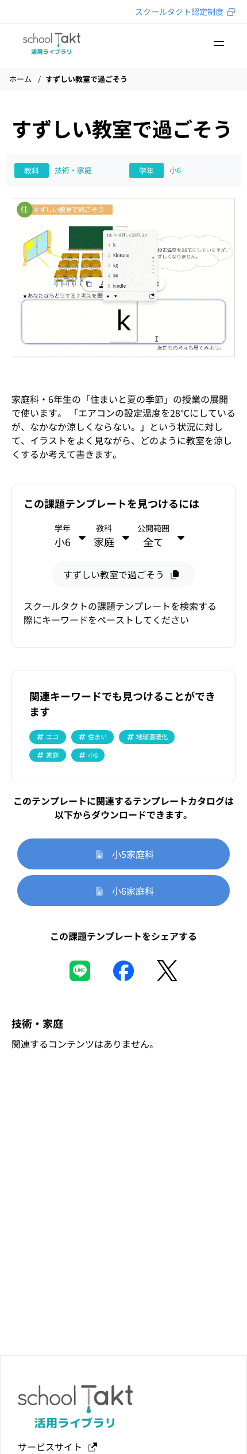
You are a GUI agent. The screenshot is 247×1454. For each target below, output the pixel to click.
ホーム (20, 78)
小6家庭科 (129, 891)
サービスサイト (52, 1446)
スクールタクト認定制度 (179, 11)
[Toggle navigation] (219, 43)
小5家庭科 (129, 854)
